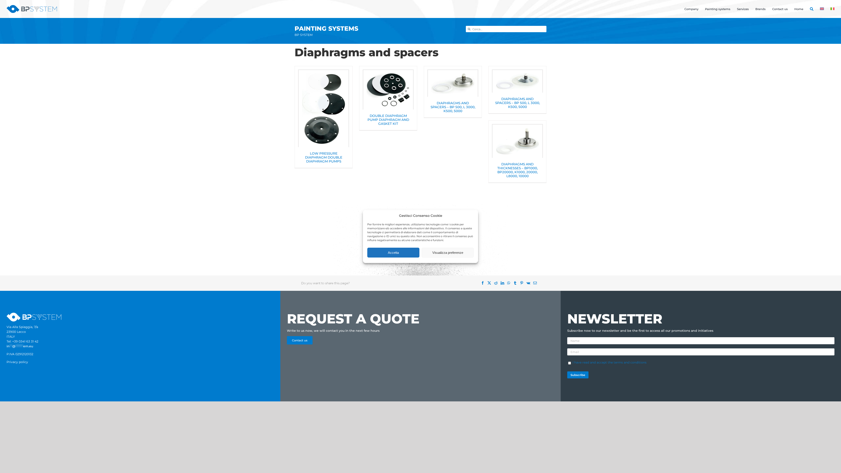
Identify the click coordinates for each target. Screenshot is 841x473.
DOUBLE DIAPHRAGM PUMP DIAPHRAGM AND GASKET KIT (388, 120)
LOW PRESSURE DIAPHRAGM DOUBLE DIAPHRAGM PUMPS (323, 157)
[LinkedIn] (504, 283)
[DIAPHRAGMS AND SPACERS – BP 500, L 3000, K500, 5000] (452, 83)
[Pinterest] (523, 283)
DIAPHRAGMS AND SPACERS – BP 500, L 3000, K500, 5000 (453, 107)
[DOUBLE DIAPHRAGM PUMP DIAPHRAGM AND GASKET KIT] (388, 89)
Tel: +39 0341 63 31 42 (22, 341)
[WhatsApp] (510, 283)
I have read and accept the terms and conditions (609, 362)
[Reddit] (497, 283)
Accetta (393, 252)
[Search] (808, 9)
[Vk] (530, 283)
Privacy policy (17, 362)
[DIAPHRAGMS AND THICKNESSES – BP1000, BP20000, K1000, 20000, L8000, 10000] (517, 141)
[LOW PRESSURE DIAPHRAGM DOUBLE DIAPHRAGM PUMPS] (323, 108)
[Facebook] (484, 283)
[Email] (536, 283)
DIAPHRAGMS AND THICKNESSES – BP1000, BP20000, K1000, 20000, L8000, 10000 (517, 170)
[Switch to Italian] (829, 9)
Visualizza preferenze (447, 252)
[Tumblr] (516, 283)
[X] (491, 283)
